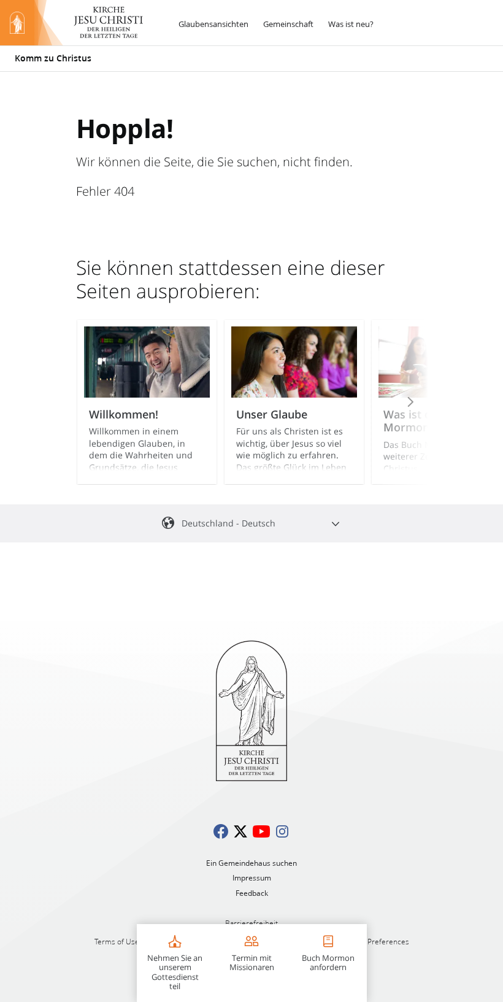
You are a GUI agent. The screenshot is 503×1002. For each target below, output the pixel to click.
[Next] (393, 402)
